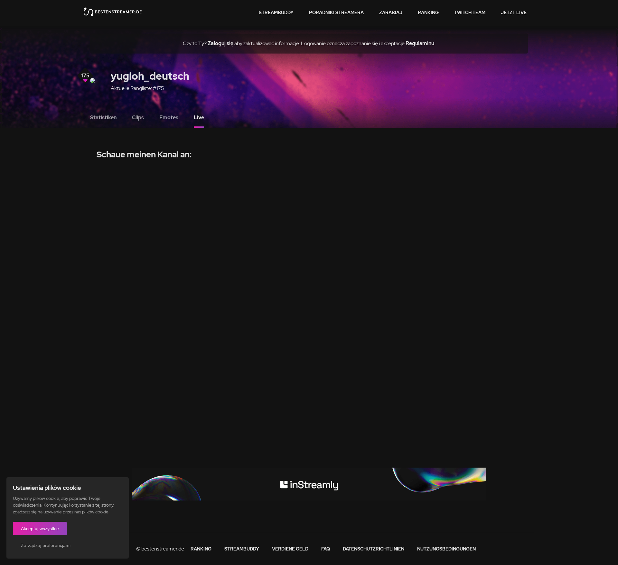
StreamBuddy (276, 12)
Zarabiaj (390, 12)
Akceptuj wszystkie (40, 528)
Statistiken (103, 117)
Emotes (168, 117)
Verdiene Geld (290, 549)
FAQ (325, 549)
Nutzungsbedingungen (446, 549)
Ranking (428, 12)
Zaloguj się (220, 43)
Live (199, 117)
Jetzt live (514, 12)
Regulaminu (420, 43)
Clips (138, 117)
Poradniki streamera (336, 12)
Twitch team (469, 12)
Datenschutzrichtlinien (373, 549)
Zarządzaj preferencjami (45, 545)
